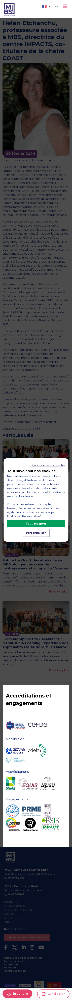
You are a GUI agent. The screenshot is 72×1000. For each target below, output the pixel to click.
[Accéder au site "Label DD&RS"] (13, 824)
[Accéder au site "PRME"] (31, 811)
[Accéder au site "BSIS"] (50, 824)
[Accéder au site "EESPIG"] (15, 725)
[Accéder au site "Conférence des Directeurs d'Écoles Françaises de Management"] (37, 750)
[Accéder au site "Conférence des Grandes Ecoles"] (15, 751)
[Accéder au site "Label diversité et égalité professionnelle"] (47, 811)
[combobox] (46, 6)
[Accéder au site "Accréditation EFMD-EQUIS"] (28, 783)
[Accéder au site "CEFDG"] (37, 725)
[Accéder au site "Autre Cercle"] (30, 824)
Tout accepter (36, 523)
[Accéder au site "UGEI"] (15, 760)
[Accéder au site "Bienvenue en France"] (12, 811)
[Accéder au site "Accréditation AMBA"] (47, 783)
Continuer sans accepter (48, 465)
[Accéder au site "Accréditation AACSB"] (10, 783)
